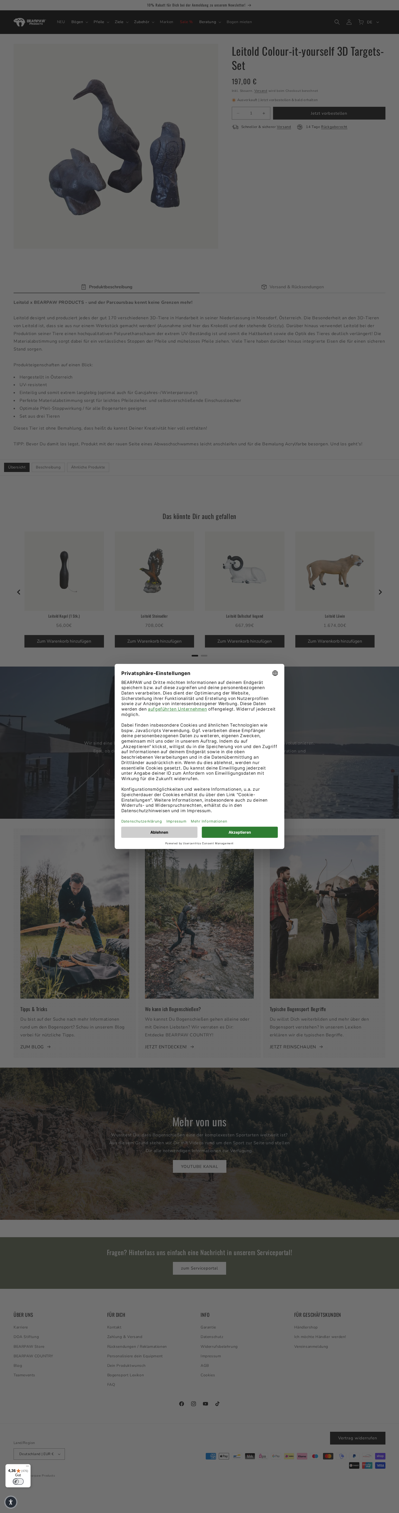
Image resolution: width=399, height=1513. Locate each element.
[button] (10, 1502)
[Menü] (27, 1467)
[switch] (18, 1481)
